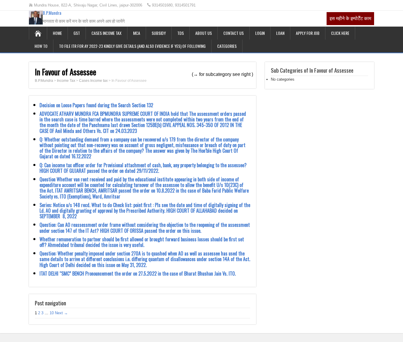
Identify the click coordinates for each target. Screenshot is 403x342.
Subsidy (159, 33)
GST (76, 33)
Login (260, 33)
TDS (180, 33)
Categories (227, 46)
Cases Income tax (106, 33)
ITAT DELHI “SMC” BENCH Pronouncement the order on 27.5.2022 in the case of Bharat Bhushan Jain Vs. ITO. (138, 273)
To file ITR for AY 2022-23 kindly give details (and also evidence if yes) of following (132, 46)
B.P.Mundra (52, 12)
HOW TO (41, 46)
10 (52, 313)
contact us (233, 33)
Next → (61, 313)
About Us (203, 33)
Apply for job (308, 33)
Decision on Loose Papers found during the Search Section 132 (96, 105)
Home (57, 33)
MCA (136, 33)
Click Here (340, 33)
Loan (280, 33)
